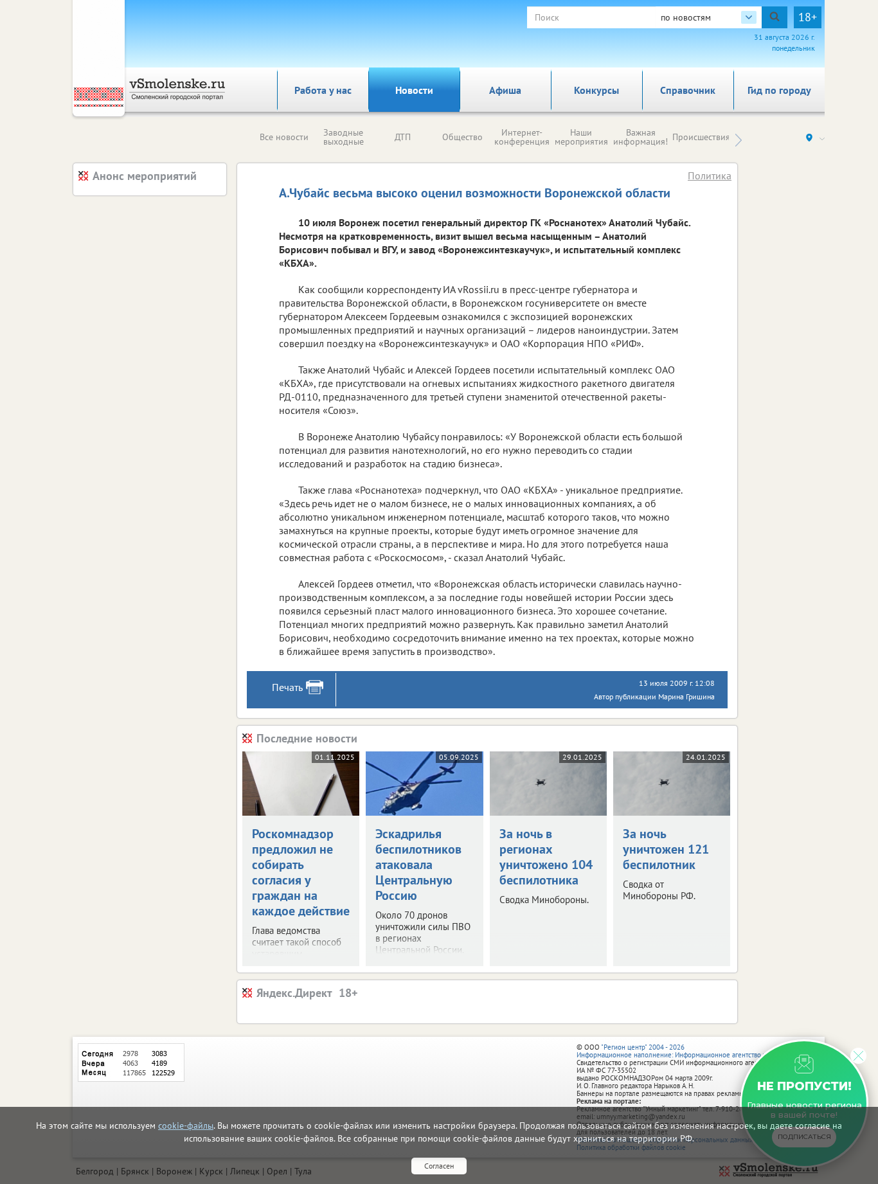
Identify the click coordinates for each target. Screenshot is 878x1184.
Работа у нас (323, 90)
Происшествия (701, 137)
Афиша (505, 90)
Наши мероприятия (581, 137)
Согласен (439, 1166)
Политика (709, 175)
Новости (414, 90)
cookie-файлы (185, 1125)
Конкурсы (596, 90)
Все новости (284, 137)
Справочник (687, 90)
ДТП (403, 137)
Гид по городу (779, 90)
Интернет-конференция (522, 137)
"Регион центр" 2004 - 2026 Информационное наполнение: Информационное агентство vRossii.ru (684, 1051)
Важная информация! (640, 137)
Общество (462, 137)
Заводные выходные (343, 137)
